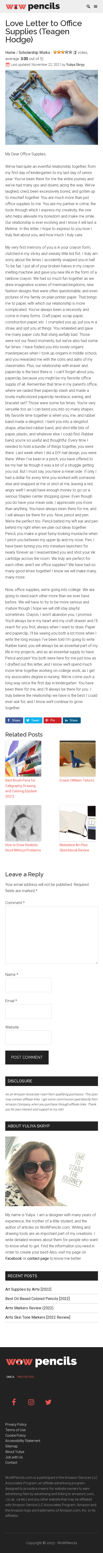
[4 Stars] (67, 52)
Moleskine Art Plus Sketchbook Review (74, 847)
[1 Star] (55, 52)
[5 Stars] (70, 52)
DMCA (10, 1376)
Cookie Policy (15, 1435)
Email (11, 1001)
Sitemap (11, 1446)
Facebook (13, 1258)
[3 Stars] (63, 52)
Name (11, 974)
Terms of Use (15, 1430)
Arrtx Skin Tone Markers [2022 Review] (37, 1317)
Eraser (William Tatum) (77, 780)
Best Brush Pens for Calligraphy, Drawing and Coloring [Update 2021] (21, 788)
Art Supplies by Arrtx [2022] (28, 1289)
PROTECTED (25, 1376)
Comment (15, 902)
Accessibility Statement (22, 1441)
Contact (11, 1462)
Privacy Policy (16, 1424)
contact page (38, 1258)
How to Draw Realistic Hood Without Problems (23, 847)
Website (12, 1027)
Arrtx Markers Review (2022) (29, 1308)
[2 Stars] (59, 52)
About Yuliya (14, 1452)
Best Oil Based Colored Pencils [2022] (37, 1298)
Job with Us (14, 1457)
